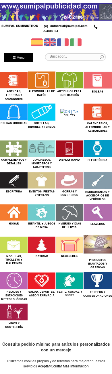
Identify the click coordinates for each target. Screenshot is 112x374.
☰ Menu (18, 57)
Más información (76, 365)
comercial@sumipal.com (69, 25)
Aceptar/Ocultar (50, 365)
